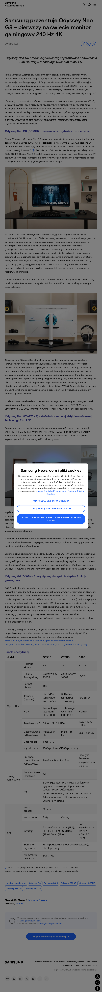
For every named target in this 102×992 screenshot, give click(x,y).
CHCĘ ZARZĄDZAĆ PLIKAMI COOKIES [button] (51, 508)
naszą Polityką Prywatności (52, 491)
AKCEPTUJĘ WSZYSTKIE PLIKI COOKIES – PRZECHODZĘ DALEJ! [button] (51, 519)
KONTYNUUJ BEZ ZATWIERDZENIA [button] (51, 501)
